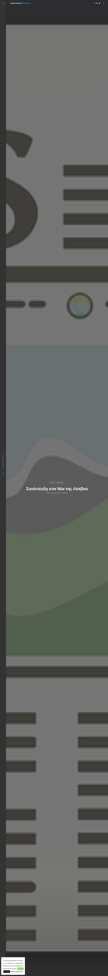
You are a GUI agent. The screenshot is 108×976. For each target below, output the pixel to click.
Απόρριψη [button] (6, 971)
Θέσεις (52, 482)
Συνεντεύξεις (60, 482)
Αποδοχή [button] (20, 968)
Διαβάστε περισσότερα (16, 971)
